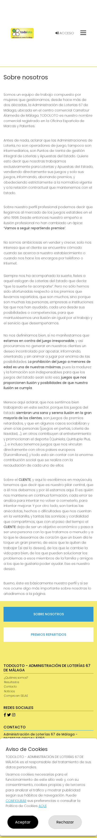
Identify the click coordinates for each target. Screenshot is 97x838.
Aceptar (23, 822)
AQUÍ (42, 806)
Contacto (10, 687)
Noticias (9, 691)
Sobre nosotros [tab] (48, 614)
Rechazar (65, 822)
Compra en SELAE (16, 696)
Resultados (11, 682)
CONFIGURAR (16, 800)
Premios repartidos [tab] (48, 634)
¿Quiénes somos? (16, 678)
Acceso (66, 33)
